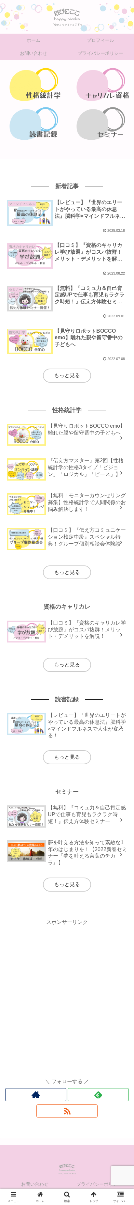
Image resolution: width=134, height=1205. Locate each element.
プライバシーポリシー (99, 1184)
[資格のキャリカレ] (100, 84)
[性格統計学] (33, 84)
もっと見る (67, 375)
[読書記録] (33, 123)
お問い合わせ (34, 1184)
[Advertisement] (67, 994)
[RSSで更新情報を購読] (67, 1111)
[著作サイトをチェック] (35, 1094)
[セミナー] (100, 123)
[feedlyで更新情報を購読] (98, 1094)
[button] (120, 934)
